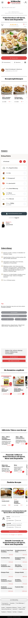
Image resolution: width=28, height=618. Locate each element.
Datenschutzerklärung (6, 609)
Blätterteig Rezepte (6, 325)
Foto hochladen (14, 312)
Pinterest (9, 611)
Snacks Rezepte (14, 325)
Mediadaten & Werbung (11, 607)
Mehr (20, 326)
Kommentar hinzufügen (14, 531)
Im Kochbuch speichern (14, 315)
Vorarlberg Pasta (5, 557)
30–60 (2, 24)
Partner (19, 607)
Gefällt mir (18, 520)
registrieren (19, 534)
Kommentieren (11, 520)
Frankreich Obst (19, 587)
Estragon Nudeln (19, 572)
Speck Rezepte (5, 326)
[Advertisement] (14, 412)
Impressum (15, 609)
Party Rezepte (22, 325)
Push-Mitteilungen (20, 603)
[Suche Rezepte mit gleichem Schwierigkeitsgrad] (25, 24)
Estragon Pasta (5, 572)
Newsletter (12, 603)
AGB (24, 607)
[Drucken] (25, 62)
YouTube (15, 611)
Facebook (3, 611)
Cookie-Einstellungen (6, 604)
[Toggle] (25, 2)
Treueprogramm (4, 603)
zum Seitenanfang (14, 599)
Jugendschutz (22, 609)
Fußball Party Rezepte (13, 326)
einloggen (13, 534)
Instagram (20, 611)
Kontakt (3, 607)
